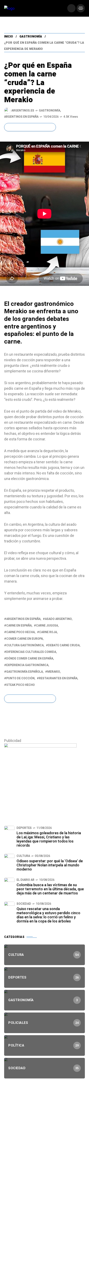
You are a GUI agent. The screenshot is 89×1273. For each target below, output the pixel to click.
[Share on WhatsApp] (22, 127)
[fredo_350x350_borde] (40, 779)
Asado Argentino (58, 619)
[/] (71, 8)
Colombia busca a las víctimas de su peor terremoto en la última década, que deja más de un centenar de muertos (50, 889)
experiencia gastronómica (27, 665)
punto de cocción (20, 678)
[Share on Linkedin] (36, 127)
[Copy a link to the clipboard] (49, 127)
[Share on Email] (43, 127)
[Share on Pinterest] (29, 127)
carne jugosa (47, 625)
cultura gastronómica (25, 645)
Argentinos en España (21, 117)
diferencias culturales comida (31, 652)
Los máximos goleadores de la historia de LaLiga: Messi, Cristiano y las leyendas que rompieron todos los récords (49, 839)
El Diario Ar (25, 880)
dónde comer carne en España (29, 658)
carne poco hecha (20, 632)
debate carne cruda (64, 645)
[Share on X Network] (15, 127)
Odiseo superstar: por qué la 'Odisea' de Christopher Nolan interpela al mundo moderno (50, 865)
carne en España (19, 625)
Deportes (24, 828)
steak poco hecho (20, 685)
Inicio (8, 36)
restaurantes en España (58, 678)
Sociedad (24, 904)
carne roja (48, 632)
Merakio (53, 672)
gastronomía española (24, 672)
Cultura (23, 856)
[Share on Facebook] (8, 127)
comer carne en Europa (24, 639)
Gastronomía (30, 36)
